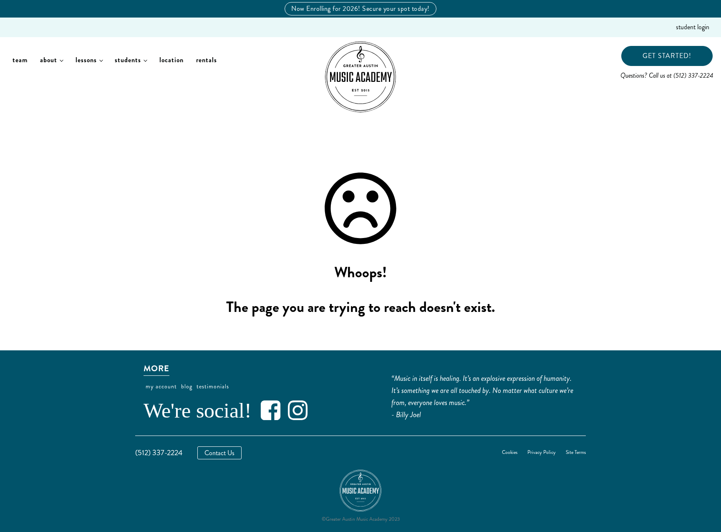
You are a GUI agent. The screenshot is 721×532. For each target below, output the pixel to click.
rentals (206, 60)
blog (186, 386)
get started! (667, 56)
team (20, 60)
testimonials (213, 386)
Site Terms (576, 452)
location (171, 60)
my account (161, 386)
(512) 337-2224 (159, 452)
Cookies (509, 452)
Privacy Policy (541, 452)
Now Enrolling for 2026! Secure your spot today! (360, 8)
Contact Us (219, 453)
